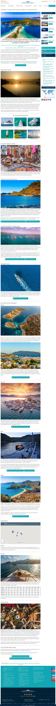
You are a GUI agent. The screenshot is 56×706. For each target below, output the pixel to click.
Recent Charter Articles (9, 680)
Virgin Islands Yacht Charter (9, 681)
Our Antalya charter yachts (21, 516)
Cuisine (22, 47)
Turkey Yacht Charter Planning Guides (47, 60)
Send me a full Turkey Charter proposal (21, 658)
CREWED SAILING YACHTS (20, 126)
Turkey (14, 630)
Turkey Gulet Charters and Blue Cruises (48, 62)
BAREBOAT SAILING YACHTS (7, 139)
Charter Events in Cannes (24, 679)
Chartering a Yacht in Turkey (12, 45)
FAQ (19, 703)
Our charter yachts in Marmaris (21, 426)
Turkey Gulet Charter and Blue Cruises (24, 45)
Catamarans (11, 5)
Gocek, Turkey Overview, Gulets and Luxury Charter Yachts (48, 71)
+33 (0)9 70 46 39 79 (11, 700)
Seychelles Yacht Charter (9, 684)
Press (45, 703)
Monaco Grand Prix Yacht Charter (24, 678)
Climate (19, 47)
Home (43, 57)
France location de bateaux (39, 675)
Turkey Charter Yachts (20, 652)
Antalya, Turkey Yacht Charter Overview (48, 74)
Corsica (33, 663)
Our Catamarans (31, 259)
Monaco (30, 663)
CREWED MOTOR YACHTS (7, 126)
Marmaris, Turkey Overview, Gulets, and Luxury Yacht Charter (48, 76)
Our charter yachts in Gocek (15, 470)
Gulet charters (4, 217)
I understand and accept (31, 705)
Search (54, 1)
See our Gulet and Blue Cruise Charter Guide (13, 221)
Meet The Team (48, 48)
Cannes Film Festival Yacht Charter (24, 676)
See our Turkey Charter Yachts (21, 656)
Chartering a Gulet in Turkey (6, 101)
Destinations (28, 5)
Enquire (52, 5)
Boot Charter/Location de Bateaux (39, 678)
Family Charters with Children (25, 683)
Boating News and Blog (39, 673)
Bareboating (3, 245)
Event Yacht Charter (23, 674)
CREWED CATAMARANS (34, 126)
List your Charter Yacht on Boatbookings (24, 685)
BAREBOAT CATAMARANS (20, 139)
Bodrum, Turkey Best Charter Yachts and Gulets (48, 67)
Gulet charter (26, 245)
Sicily (20, 663)
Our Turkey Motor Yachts (21, 298)
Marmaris (32, 61)
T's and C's (15, 703)
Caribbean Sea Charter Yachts (9, 674)
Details (51, 31)
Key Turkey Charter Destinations (11, 47)
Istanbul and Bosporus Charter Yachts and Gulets (48, 69)
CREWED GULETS (33, 139)
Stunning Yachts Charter (39, 672)
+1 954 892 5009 (5, 2)
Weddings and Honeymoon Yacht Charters (24, 681)
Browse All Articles (45, 85)
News (40, 5)
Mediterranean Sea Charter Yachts (9, 676)
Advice (35, 5)
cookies (27, 705)
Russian (36, 682)
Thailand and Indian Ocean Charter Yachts (9, 679)
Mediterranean (26, 630)
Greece (10, 663)
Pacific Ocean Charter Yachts (10, 677)
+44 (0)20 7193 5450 (5, 3)
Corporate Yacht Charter (24, 673)
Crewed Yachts (19, 5)
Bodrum (28, 61)
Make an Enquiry (21, 65)
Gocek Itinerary (29, 470)
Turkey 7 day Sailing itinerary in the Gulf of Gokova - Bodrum (49, 81)
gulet (13, 212)
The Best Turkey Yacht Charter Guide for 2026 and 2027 (48, 64)
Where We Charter (8, 685)
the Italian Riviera (15, 663)
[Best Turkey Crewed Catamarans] (34, 122)
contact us (31, 652)
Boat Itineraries (37, 674)
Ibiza (19, 664)
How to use (29, 703)
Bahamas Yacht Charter (9, 683)
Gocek (35, 61)
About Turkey (3, 45)
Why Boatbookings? (48, 51)
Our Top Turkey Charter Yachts (30, 47)
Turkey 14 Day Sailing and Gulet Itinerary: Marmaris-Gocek (48, 83)
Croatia (22, 664)
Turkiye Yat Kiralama (38, 681)
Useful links (34, 703)
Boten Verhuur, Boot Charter (40, 676)
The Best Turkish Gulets (33, 221)
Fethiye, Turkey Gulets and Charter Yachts (49, 78)
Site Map (23, 703)
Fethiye (3, 62)
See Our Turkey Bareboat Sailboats (15, 259)
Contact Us (3, 1)
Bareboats (3, 5)
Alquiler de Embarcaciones (39, 680)
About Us (46, 5)
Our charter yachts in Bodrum (21, 377)
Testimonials (40, 703)
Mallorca (37, 663)
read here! (29, 175)
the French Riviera (24, 663)
